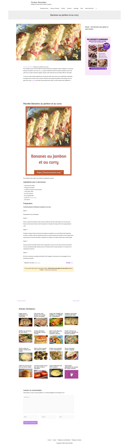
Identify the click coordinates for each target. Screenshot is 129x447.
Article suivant (77, 300)
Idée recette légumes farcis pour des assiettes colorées (55, 332)
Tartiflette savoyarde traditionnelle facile (71, 314)
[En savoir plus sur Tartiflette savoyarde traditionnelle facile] (71, 320)
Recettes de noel (44, 8)
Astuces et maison (54, 8)
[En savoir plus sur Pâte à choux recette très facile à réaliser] (41, 355)
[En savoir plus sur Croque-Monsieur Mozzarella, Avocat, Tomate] (41, 339)
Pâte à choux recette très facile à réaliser (40, 349)
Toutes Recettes (38, 2)
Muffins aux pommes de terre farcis (25, 331)
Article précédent (21, 300)
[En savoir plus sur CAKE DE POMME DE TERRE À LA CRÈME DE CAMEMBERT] (56, 322)
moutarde (33, 80)
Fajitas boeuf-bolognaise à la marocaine (23, 315)
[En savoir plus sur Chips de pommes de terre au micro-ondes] (25, 372)
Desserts (69, 8)
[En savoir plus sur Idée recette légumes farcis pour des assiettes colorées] (56, 339)
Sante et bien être (89, 8)
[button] (96, 8)
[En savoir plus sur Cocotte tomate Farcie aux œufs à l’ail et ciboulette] (41, 374)
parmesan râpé (32, 197)
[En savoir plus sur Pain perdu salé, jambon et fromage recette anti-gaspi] (41, 322)
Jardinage (76, 8)
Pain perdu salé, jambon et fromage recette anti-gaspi (39, 315)
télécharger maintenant (51, 269)
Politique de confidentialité (64, 440)
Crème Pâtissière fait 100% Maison (55, 366)
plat (41, 70)
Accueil (49, 440)
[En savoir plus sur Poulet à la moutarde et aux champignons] (56, 355)
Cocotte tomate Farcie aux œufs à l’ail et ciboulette (40, 367)
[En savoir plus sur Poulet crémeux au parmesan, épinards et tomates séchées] (71, 339)
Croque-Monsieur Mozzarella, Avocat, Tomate (40, 332)
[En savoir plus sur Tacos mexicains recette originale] (71, 355)
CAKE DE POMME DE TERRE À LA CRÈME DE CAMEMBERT (56, 315)
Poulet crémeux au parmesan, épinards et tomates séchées (71, 332)
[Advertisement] (49, 92)
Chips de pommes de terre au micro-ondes (25, 366)
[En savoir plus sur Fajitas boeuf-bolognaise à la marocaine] (25, 322)
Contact (54, 440)
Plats (81, 8)
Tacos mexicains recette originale (69, 349)
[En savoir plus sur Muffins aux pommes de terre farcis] (25, 338)
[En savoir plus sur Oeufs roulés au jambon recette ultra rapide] (25, 356)
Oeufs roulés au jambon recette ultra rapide (25, 350)
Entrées (63, 8)
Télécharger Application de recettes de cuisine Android (71, 367)
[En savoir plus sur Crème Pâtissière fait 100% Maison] (56, 372)
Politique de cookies (76, 440)
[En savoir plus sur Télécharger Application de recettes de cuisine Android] (71, 374)
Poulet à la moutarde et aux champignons (55, 349)
